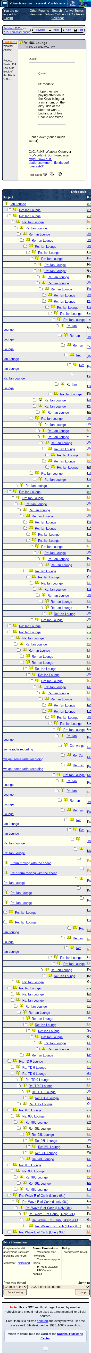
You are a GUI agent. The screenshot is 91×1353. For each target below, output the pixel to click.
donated (42, 1321)
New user (35, 14)
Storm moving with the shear (30, 863)
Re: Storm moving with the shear (33, 873)
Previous (40, 29)
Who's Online (54, 14)
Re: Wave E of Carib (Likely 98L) (42, 1196)
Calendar (57, 18)
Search (57, 10)
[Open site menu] (4, 3)
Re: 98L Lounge (30, 1110)
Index (56, 29)
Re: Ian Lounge (30, 210)
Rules (80, 14)
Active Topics (74, 10)
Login (8, 18)
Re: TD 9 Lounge (31, 1061)
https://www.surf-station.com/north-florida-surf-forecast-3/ (49, 162)
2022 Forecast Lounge (16, 32)
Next (68, 29)
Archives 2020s (13, 28)
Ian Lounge (18, 204)
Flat (80, 29)
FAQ (70, 14)
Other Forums (39, 10)
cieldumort (24, 1262)
